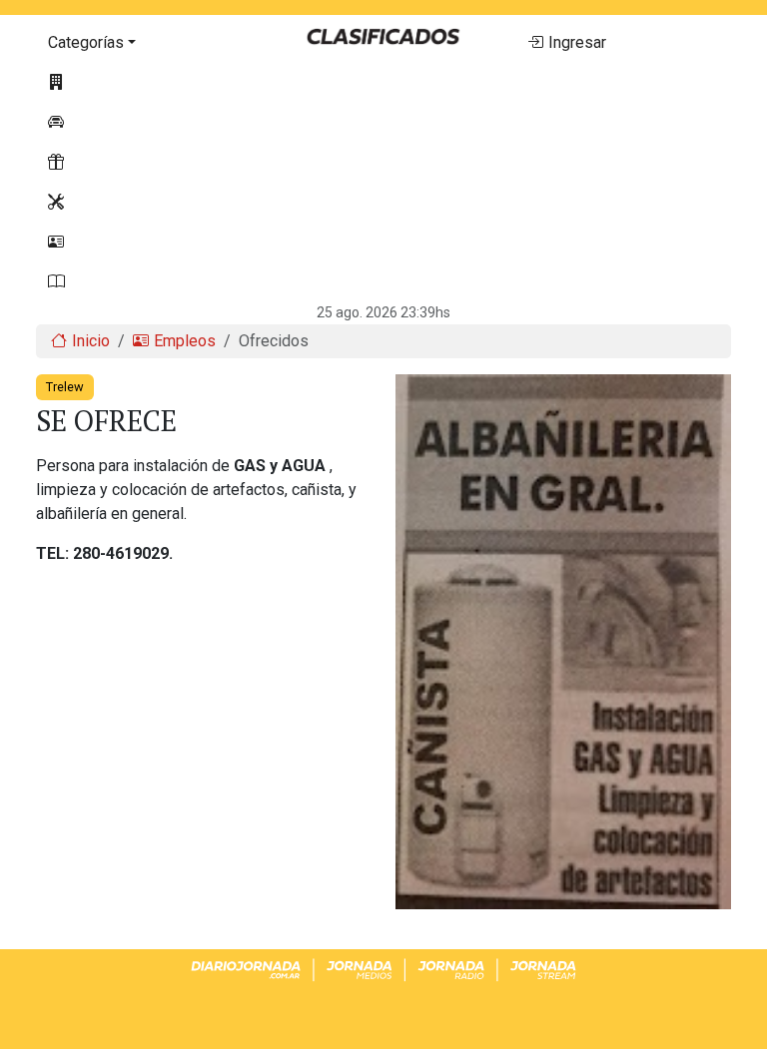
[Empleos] (144, 242)
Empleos (185, 340)
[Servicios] (144, 203)
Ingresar (577, 42)
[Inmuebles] (144, 83)
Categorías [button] (86, 42)
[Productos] (144, 163)
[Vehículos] (144, 123)
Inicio (91, 340)
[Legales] (144, 282)
